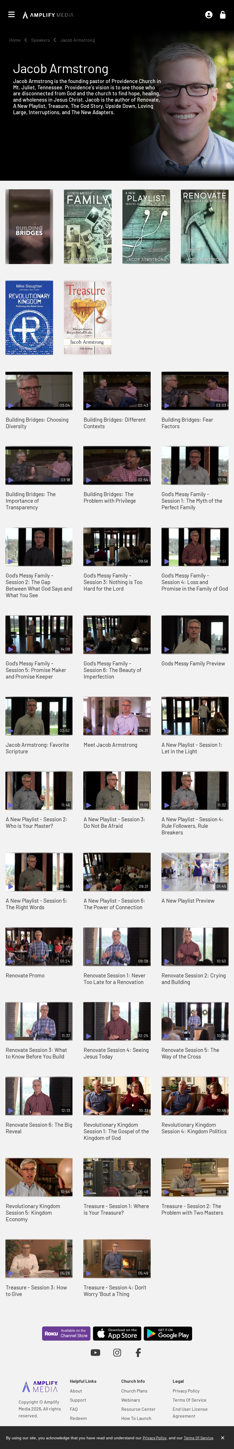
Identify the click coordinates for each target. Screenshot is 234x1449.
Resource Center (138, 1409)
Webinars (130, 1399)
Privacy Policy (186, 1390)
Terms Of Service (190, 1399)
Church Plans (134, 1390)
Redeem (78, 1418)
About (76, 1390)
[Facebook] (138, 1352)
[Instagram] (117, 1352)
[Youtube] (95, 1352)
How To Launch (136, 1418)
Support (78, 1399)
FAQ (74, 1409)
